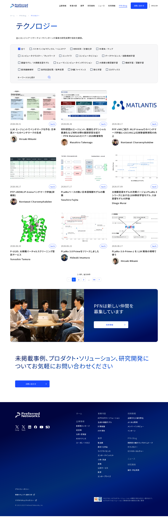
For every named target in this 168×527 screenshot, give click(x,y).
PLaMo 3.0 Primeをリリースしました (80, 251)
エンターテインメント (106, 455)
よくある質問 (133, 422)
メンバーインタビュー (136, 426)
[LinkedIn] (29, 427)
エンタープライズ (104, 476)
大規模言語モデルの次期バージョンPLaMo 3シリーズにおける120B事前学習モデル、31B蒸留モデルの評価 (134, 195)
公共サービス (103, 468)
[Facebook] (35, 427)
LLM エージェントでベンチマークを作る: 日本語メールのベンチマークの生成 (33, 131)
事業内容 (102, 413)
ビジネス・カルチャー (136, 451)
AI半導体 (101, 431)
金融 (99, 464)
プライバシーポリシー (22, 489)
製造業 (100, 443)
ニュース (131, 458)
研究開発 (132, 464)
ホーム (12, 16)
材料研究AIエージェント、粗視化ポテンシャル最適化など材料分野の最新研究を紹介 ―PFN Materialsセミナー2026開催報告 (83, 132)
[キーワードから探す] (49, 77)
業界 (100, 438)
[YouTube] (41, 427)
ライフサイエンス (104, 451)
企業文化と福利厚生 (136, 418)
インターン (132, 431)
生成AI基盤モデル (105, 422)
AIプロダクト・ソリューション (109, 418)
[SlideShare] (48, 427)
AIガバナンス (81, 438)
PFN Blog (22, 16)
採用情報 (132, 413)
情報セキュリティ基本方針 (23, 495)
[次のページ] (99, 280)
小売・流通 (102, 459)
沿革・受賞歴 (81, 434)
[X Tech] (23, 428)
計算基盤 (101, 426)
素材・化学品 (103, 447)
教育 (99, 472)
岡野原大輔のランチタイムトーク (140, 443)
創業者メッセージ (83, 426)
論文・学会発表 (133, 470)
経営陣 (79, 430)
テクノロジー (133, 447)
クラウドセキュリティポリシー (24, 500)
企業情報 (80, 421)
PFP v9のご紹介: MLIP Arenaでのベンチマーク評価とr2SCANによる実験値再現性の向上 (134, 132)
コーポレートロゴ (83, 443)
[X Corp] (17, 428)
